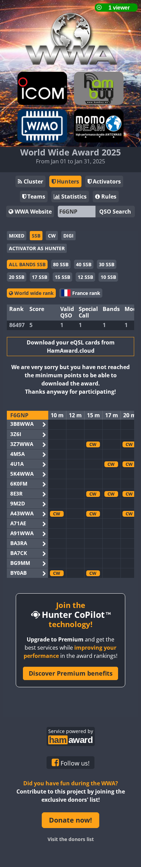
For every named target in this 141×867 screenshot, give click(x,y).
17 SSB (39, 277)
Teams (35, 196)
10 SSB (108, 277)
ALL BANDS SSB (27, 264)
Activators (106, 181)
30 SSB (106, 264)
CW (52, 235)
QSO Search (115, 211)
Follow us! (74, 763)
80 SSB (60, 264)
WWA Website (32, 211)
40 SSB (83, 264)
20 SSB (16, 277)
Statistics (73, 196)
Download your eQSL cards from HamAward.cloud (71, 346)
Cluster (32, 181)
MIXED (16, 235)
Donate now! (70, 820)
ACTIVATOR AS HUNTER (37, 248)
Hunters (67, 181)
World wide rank (33, 293)
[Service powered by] (71, 739)
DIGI (68, 235)
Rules (108, 196)
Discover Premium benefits (71, 673)
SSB (36, 235)
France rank (86, 293)
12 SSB (85, 277)
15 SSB (62, 277)
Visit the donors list (71, 839)
